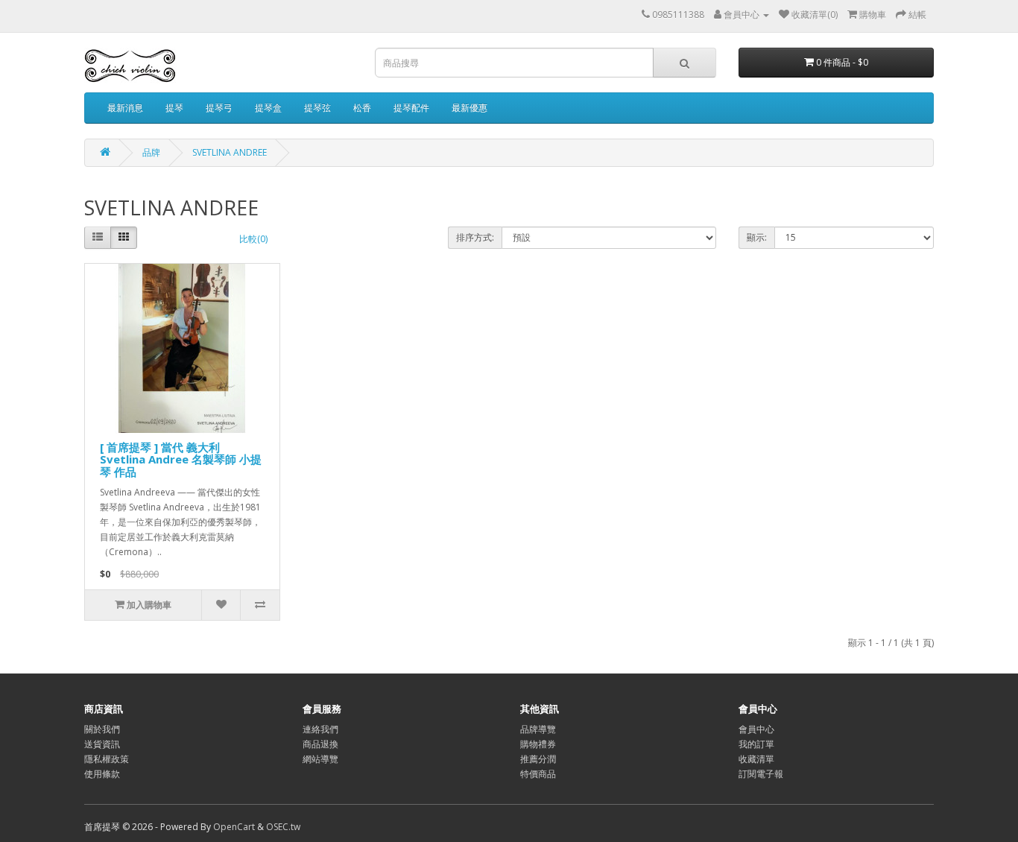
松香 (362, 107)
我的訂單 (756, 744)
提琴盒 (268, 107)
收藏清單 (756, 759)
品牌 (151, 152)
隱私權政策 (106, 759)
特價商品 (538, 773)
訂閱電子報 (761, 773)
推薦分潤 (538, 759)
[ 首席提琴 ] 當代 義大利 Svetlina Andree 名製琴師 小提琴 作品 (181, 459)
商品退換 (320, 744)
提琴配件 (411, 107)
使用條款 (102, 773)
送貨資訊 (102, 744)
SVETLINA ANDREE (229, 152)
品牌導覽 (538, 729)
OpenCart (234, 826)
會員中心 (756, 729)
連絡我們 (320, 729)
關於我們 (102, 729)
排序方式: (475, 237)
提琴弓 (219, 107)
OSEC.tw (283, 826)
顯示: (757, 237)
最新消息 (125, 107)
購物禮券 (538, 744)
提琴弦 (317, 107)
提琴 (174, 107)
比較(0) (253, 238)
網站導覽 (320, 759)
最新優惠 (469, 107)
